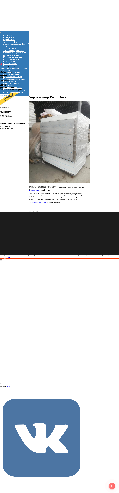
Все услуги (7, 35)
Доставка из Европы (11, 72)
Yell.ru (8, 386)
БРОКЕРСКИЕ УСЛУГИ (4, 112)
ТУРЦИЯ (2, 336)
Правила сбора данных (6, 374)
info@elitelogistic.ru (5, 380)
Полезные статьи (10, 64)
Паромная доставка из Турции (15, 90)
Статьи (2, 393)
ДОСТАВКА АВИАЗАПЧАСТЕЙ (6, 116)
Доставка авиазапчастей (13, 92)
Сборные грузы (4, 352)
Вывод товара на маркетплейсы (10, 38)
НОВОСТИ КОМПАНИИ (4, 110)
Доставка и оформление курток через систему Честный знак (16, 44)
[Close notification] (1, 260)
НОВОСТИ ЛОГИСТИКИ (4, 107)
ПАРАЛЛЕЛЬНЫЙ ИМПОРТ (5, 111)
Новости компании (11, 81)
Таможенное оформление (13, 50)
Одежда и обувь (5, 347)
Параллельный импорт (12, 77)
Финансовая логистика (12, 88)
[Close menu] (0, 32)
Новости (6, 66)
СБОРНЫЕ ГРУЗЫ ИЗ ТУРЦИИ (6, 108)
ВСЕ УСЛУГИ (2, 71)
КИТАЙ (2, 338)
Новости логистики (11, 74)
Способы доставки (11, 59)
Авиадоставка (3, 314)
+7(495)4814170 (5, 378)
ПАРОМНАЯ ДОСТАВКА (4, 115)
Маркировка (8, 85)
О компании (3, 385)
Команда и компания (11, 61)
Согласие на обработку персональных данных (12, 372)
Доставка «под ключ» (12, 55)
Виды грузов (4, 343)
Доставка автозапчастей (13, 48)
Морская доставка (5, 321)
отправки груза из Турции (39, 202)
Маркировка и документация (15, 53)
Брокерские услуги (11, 83)
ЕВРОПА (2, 339)
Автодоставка (3, 307)
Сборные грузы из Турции (14, 79)
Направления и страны (12, 57)
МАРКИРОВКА (3, 83)
